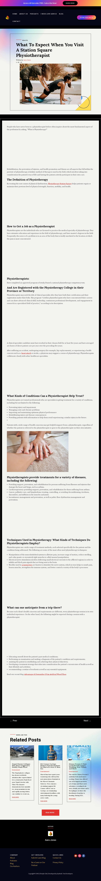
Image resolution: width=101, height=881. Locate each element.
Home (15, 14)
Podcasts (34, 14)
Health (25, 40)
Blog (61, 14)
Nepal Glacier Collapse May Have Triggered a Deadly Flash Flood (21, 765)
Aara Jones (27, 60)
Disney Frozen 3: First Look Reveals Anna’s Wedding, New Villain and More (78, 766)
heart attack (26, 353)
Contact (16, 21)
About (12, 858)
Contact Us (57, 858)
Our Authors (15, 866)
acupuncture (27, 565)
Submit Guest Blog (38, 858)
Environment (16, 770)
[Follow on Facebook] (83, 855)
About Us (23, 14)
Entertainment (44, 772)
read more (15, 797)
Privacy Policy (58, 863)
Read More (50, 813)
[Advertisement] (50, 149)
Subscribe (70, 3)
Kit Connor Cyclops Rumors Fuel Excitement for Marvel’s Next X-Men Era (50, 766)
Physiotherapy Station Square (60, 183)
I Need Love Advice (49, 14)
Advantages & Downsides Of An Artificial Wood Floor (45, 674)
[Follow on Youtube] (75, 855)
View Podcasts (86, 17)
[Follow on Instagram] (79, 855)
